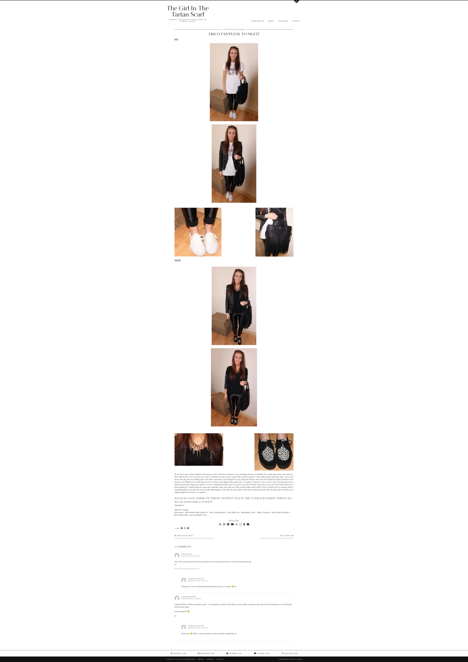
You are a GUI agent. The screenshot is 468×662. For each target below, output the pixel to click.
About (271, 21)
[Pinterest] (228, 524)
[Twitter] (220, 524)
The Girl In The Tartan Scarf (188, 11)
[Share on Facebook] (181, 528)
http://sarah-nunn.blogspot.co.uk (187, 568)
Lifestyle (220, 659)
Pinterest (235, 653)
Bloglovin (290, 653)
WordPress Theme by (290, 659)
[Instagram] (224, 524)
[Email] (248, 524)
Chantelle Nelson (196, 579)
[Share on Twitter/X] (185, 528)
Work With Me (257, 21)
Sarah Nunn (186, 554)
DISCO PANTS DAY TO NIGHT (234, 34)
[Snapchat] (240, 524)
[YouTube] (232, 524)
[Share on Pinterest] (188, 528)
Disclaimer (283, 21)
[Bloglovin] (236, 524)
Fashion (240, 29)
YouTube (263, 653)
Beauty (201, 659)
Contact (296, 21)
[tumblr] (244, 524)
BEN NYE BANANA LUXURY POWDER (276, 537)
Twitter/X (179, 653)
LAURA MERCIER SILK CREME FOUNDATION (194, 537)
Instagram (207, 653)
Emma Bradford (188, 597)
